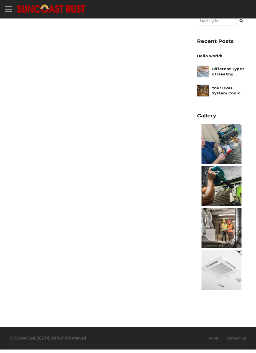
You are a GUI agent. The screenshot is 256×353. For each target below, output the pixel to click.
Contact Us (236, 338)
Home (213, 338)
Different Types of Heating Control (228, 71)
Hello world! (209, 55)
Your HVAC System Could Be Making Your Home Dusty (228, 90)
